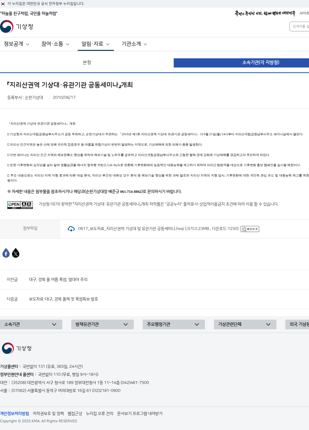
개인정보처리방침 (14, 413)
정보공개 (13, 44)
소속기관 (12, 324)
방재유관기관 (87, 324)
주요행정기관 (158, 324)
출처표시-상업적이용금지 (204, 204)
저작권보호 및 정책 (48, 413)
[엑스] (15, 253)
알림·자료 (92, 44)
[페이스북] (6, 253)
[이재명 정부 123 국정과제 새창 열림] (265, 13)
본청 (87, 62)
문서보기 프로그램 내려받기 (139, 413)
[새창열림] (249, 229)
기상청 (44, 204)
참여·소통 (52, 44)
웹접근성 (75, 413)
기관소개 (131, 44)
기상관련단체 (229, 324)
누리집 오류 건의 (99, 413)
